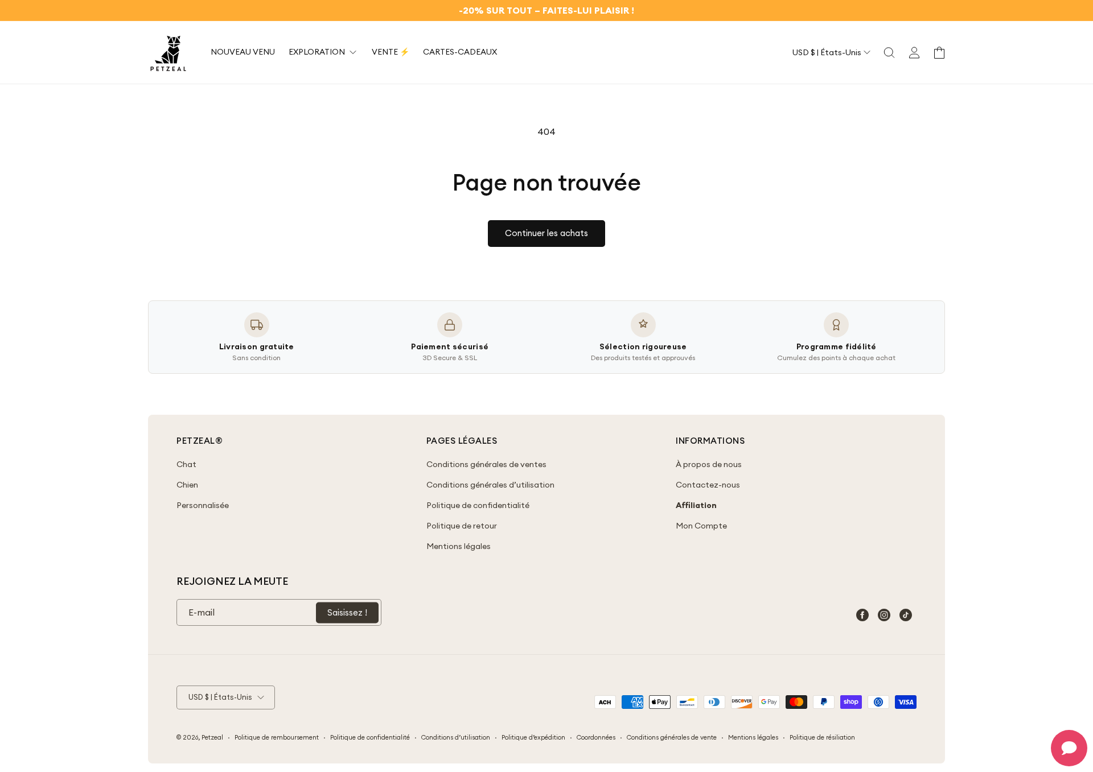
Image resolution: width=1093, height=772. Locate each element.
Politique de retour (461, 526)
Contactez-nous (708, 485)
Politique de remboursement (277, 737)
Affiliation (696, 505)
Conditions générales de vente (672, 737)
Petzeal (212, 737)
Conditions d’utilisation (455, 737)
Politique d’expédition (533, 737)
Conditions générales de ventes (486, 464)
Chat (186, 464)
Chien (187, 485)
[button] (889, 52)
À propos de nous (709, 464)
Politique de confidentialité (477, 505)
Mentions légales (458, 546)
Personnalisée (202, 505)
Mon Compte (701, 526)
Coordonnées (596, 737)
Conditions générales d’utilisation (490, 485)
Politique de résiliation (822, 737)
